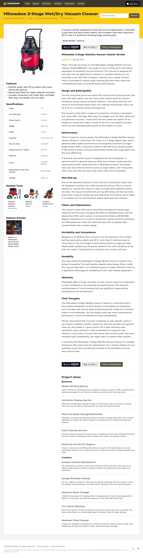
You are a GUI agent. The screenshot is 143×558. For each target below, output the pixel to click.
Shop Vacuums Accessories (46, 18)
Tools (27, 3)
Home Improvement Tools (14, 18)
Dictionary (46, 3)
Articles (81, 3)
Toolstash (14, 546)
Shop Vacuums (67, 18)
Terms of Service (58, 546)
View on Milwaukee (111, 47)
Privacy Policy (43, 546)
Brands (36, 3)
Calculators (69, 3)
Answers (57, 3)
